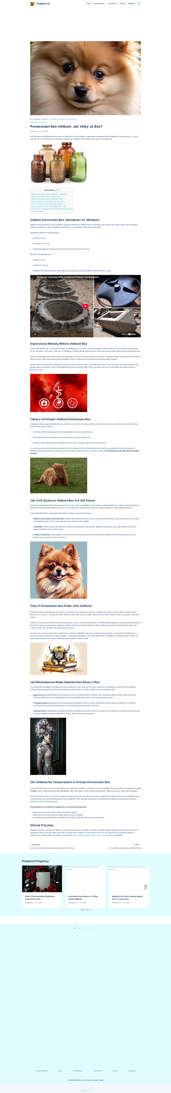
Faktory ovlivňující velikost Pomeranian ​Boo (46, 199)
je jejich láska (102, 835)
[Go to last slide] (25, 886)
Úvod (89, 3)
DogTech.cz (35, 131)
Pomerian (33, 122)
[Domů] (31, 119)
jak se (132, 136)
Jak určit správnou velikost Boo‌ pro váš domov (48, 201)
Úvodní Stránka (41, 1071)
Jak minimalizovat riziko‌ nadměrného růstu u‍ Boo (48, 206)
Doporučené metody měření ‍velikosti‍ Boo (46, 197)
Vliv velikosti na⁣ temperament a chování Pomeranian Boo (51, 209)
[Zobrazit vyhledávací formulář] (139, 3)
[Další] (145, 886)
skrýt (57, 190)
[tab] (81, 909)
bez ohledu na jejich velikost (85, 835)
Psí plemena (42, 122)
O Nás (122, 3)
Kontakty (131, 3)
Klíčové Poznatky (37, 211)
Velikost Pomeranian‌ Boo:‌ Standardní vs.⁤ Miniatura (49, 194)
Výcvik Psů (112, 3)
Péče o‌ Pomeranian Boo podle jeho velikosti (47, 204)
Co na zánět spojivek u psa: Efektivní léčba (124, 846)
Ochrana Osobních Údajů (93, 1080)
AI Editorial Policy (85, 1090)
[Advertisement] (85, 20)
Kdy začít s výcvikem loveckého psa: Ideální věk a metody (52, 846)
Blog (60, 1071)
